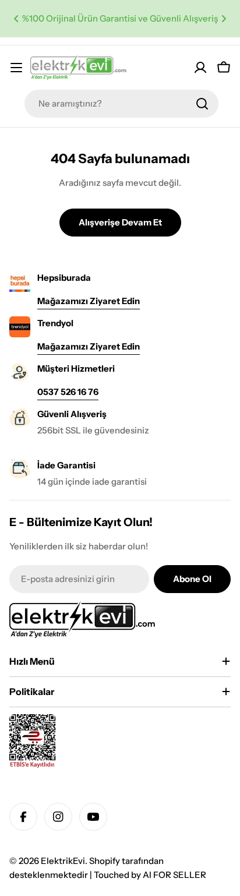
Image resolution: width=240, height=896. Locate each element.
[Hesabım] (200, 68)
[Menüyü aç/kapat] (16, 68)
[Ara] (202, 104)
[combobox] (121, 104)
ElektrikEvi (63, 860)
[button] (16, 19)
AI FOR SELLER (174, 874)
